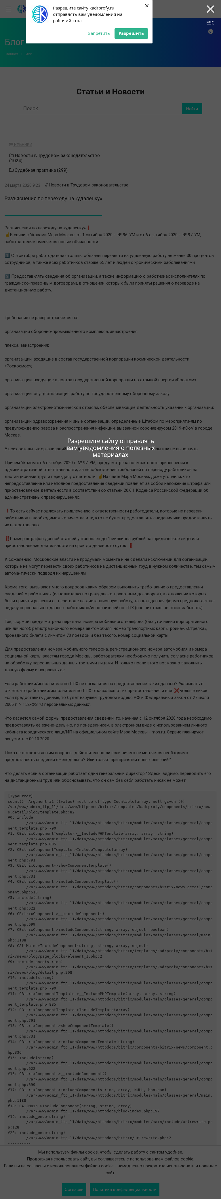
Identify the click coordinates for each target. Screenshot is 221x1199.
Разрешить (131, 33)
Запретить (99, 33)
